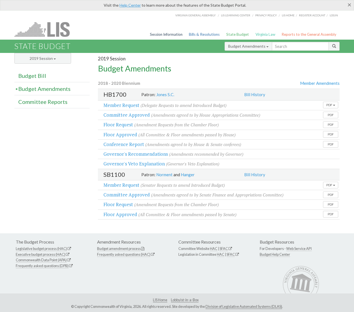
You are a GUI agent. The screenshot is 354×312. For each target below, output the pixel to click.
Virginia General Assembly (195, 15)
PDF (329, 105)
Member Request (121, 105)
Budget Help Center (275, 254)
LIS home (288, 15)
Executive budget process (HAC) (40, 254)
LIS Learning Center (235, 15)
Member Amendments (320, 83)
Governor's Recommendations (135, 154)
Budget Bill (32, 75)
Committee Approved (126, 115)
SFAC (224, 248)
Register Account (312, 15)
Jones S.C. (165, 94)
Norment (164, 174)
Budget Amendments (247, 46)
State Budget (237, 34)
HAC (213, 248)
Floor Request (118, 124)
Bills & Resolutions (204, 34)
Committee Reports (42, 101)
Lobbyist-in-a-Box (185, 300)
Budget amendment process (119, 248)
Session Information (166, 34)
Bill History (254, 94)
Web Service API (299, 248)
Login (334, 15)
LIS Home (160, 300)
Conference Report (123, 144)
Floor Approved (120, 134)
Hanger (188, 174)
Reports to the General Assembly (309, 34)
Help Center (130, 5)
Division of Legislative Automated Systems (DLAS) (243, 306)
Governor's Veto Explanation (134, 163)
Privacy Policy (266, 15)
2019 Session (42, 58)
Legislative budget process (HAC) (41, 248)
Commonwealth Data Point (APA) (41, 260)
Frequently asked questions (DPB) (42, 266)
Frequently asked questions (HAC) (123, 254)
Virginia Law (265, 34)
